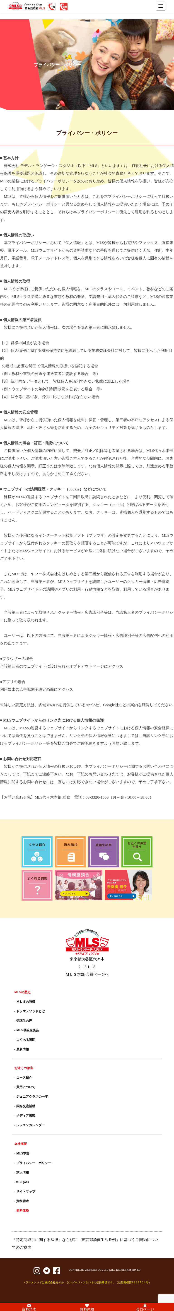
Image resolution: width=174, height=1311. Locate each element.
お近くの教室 (23, 1068)
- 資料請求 (21, 1201)
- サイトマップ (24, 1191)
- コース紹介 (23, 1077)
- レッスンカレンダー (29, 1125)
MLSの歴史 (22, 992)
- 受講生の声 (23, 1020)
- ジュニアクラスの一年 (31, 1096)
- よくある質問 (24, 1039)
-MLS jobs (21, 1182)
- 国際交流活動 (24, 1106)
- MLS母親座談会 (26, 1030)
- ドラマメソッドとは (29, 1011)
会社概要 (20, 1144)
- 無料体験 (21, 1210)
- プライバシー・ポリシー (32, 1163)
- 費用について (24, 1087)
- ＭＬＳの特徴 (24, 1001)
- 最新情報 (21, 1049)
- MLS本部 (21, 1153)
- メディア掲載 (24, 1115)
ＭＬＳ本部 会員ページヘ (87, 974)
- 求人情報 (21, 1172)
